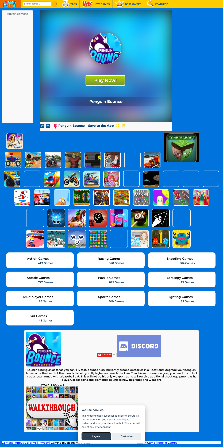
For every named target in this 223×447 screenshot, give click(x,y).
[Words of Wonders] (76, 239)
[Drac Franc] (35, 218)
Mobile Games (167, 442)
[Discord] (139, 355)
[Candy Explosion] (97, 239)
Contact (7, 442)
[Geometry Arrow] (160, 218)
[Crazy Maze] (97, 218)
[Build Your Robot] (181, 239)
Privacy (44, 442)
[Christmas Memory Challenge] (55, 239)
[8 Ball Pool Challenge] (139, 218)
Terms (32, 442)
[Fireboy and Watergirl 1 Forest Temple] (160, 239)
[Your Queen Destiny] (139, 239)
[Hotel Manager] (118, 239)
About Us (21, 442)
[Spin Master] (55, 218)
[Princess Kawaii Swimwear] (181, 218)
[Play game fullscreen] (117, 125)
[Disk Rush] (118, 218)
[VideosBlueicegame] (52, 429)
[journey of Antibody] (35, 239)
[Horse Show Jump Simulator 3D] (76, 218)
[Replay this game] (123, 125)
